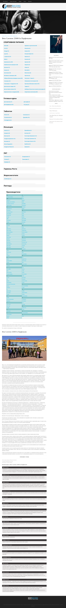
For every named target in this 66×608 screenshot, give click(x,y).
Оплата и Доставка (13, 1)
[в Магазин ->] (56, 35)
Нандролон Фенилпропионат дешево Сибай (55, 108)
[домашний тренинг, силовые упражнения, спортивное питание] (12, 5)
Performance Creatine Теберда (7, 462)
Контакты (30, 1)
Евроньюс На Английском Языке (56, 119)
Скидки (20, 1)
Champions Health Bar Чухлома (7, 461)
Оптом (25, 1)
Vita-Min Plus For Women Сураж (56, 116)
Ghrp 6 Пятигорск (53, 110)
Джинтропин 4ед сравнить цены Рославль (55, 122)
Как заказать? (5, 1)
